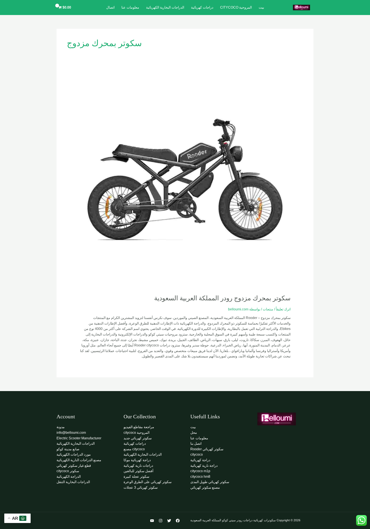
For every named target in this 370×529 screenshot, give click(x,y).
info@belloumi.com (71, 432)
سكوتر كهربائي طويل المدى (209, 482)
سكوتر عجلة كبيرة (136, 476)
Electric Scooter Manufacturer (79, 438)
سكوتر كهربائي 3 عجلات (141, 487)
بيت (261, 7)
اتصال (110, 7)
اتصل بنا (195, 443)
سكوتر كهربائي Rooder (206, 449)
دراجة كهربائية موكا (137, 460)
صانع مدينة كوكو (68, 449)
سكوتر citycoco (68, 471)
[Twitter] (169, 521)
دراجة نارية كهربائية (204, 465)
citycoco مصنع (134, 449)
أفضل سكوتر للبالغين (138, 471)
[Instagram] (161, 521)
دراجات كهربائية (202, 7)
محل (193, 432)
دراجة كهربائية (200, 460)
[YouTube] (152, 521)
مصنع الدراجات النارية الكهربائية (79, 460)
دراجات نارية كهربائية (138, 465)
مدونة (61, 427)
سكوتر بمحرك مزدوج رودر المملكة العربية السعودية (222, 298)
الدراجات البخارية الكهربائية (165, 7)
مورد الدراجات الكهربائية (74, 454)
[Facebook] (178, 521)
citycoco (196, 454)
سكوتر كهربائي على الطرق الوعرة (148, 482)
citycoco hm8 (200, 476)
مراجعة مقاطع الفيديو (139, 427)
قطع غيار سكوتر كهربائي (74, 465)
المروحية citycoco (236, 7)
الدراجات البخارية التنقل (73, 482)
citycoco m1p (200, 471)
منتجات (268, 309)
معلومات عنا (130, 7)
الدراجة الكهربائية (69, 476)
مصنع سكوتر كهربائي (205, 487)
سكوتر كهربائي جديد (138, 438)
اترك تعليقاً (283, 309)
